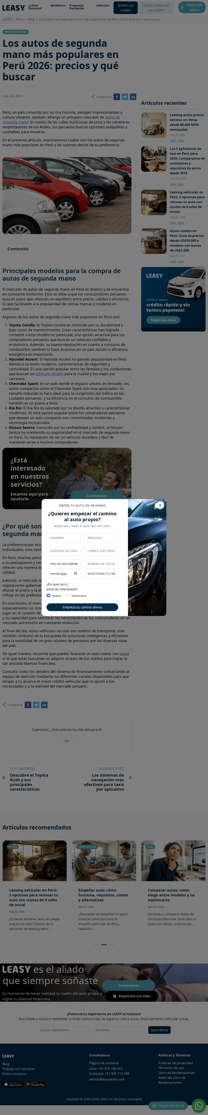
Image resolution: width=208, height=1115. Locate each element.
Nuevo (56, 596)
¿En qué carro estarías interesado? (62, 586)
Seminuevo (79, 596)
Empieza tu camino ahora (82, 607)
